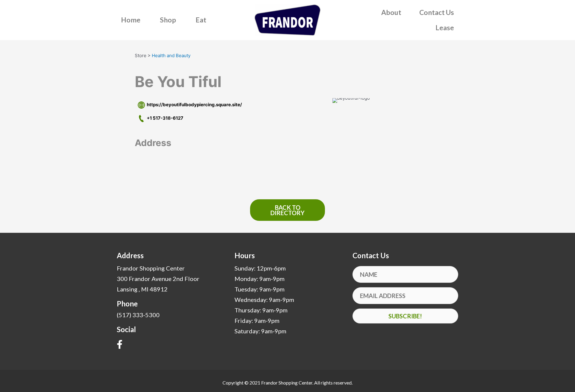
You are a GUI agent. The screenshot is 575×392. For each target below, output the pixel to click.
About (391, 12)
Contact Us (436, 12)
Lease (444, 27)
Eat (201, 20)
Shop (168, 20)
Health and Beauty (171, 55)
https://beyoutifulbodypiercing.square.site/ (193, 104)
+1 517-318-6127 (164, 118)
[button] (405, 316)
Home (130, 20)
